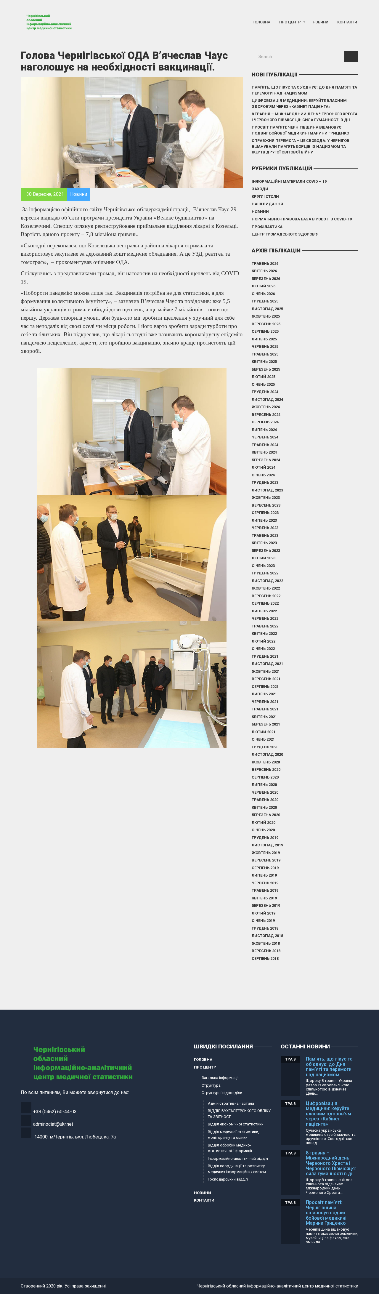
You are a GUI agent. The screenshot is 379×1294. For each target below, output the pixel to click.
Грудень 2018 (265, 928)
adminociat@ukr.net (53, 1124)
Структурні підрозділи (222, 1092)
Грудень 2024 (265, 392)
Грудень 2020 (265, 747)
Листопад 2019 (267, 845)
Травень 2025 (265, 354)
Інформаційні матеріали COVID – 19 (289, 181)
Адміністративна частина (231, 1103)
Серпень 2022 (265, 603)
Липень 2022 (264, 611)
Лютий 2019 (263, 913)
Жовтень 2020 (266, 762)
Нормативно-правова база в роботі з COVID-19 (302, 219)
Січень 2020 (263, 830)
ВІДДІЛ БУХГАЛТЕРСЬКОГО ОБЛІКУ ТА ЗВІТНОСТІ (239, 1114)
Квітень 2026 (264, 271)
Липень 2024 (264, 429)
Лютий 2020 (263, 822)
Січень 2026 (263, 294)
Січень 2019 (263, 920)
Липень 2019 (264, 875)
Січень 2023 (263, 565)
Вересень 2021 (266, 679)
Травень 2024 (265, 445)
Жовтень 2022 (266, 588)
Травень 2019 (265, 890)
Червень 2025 (265, 346)
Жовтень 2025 (266, 316)
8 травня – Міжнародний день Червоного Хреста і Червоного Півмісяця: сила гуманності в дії (304, 117)
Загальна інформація (221, 1077)
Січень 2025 (263, 384)
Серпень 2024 (265, 422)
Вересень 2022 (266, 596)
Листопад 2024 (267, 399)
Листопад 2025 (267, 309)
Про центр (290, 22)
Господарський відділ (228, 1179)
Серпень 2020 (265, 777)
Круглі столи (265, 196)
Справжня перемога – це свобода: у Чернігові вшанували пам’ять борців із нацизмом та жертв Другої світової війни (301, 146)
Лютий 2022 (263, 641)
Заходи (260, 189)
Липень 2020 (264, 784)
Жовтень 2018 (266, 943)
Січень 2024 (263, 475)
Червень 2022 (265, 618)
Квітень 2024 (264, 452)
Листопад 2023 (267, 490)
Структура (211, 1085)
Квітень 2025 (264, 361)
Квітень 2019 (264, 898)
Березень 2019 (266, 905)
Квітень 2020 (264, 807)
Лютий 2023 (263, 558)
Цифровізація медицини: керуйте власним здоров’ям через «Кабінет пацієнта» (299, 103)
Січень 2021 (263, 739)
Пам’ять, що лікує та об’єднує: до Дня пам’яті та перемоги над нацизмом (304, 90)
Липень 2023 (264, 520)
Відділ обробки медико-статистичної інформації (230, 1148)
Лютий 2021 (263, 732)
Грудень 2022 (265, 573)
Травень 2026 (265, 263)
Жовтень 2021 (266, 671)
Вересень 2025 (266, 324)
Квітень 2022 (264, 633)
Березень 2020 (266, 815)
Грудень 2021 (265, 656)
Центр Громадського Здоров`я (285, 234)
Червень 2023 (265, 528)
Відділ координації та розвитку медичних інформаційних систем (237, 1169)
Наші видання (267, 204)
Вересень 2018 (266, 951)
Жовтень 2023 (266, 497)
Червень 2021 (265, 701)
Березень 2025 (266, 369)
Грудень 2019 (265, 837)
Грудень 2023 (265, 482)
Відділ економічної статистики (236, 1124)
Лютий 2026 (263, 286)
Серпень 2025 (265, 331)
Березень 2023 (266, 550)
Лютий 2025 (263, 376)
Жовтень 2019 (266, 853)
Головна (261, 22)
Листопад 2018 (267, 935)
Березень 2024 (266, 460)
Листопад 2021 (267, 664)
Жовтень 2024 (266, 407)
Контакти (347, 22)
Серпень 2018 (265, 958)
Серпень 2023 (265, 512)
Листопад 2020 (267, 754)
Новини (320, 22)
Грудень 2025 (265, 301)
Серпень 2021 (265, 686)
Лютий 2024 (263, 467)
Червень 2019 (265, 883)
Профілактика (267, 227)
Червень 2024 (265, 437)
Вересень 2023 (266, 505)
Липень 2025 (264, 339)
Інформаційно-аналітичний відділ (238, 1158)
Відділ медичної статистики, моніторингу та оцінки (233, 1135)
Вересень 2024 (266, 414)
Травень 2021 (265, 709)
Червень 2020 (265, 792)
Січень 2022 (263, 648)
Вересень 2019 (266, 860)
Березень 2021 (266, 724)
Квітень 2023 (264, 543)
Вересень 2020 (266, 769)
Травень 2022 (265, 626)
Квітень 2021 (264, 717)
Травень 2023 (265, 535)
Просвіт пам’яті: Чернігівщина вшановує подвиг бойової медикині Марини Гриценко (300, 130)
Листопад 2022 (267, 581)
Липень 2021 (264, 694)
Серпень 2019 (265, 868)
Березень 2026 (266, 278)
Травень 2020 (265, 799)
